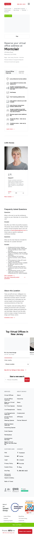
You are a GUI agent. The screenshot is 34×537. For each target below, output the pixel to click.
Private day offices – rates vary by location (18, 119)
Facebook (22, 453)
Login (6, 460)
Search (27, 379)
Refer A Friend (8, 481)
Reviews (19, 406)
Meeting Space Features (8, 424)
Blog (20, 467)
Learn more (9, 129)
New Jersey (16, 10)
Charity (19, 409)
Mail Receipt (13, 92)
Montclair (24, 10)
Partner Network (22, 420)
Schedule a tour (8, 317)
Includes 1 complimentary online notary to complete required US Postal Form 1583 (18, 88)
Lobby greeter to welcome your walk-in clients (18, 101)
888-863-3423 (21, 4)
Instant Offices (7, 516)
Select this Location (25, 531)
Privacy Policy (8, 463)
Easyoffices (21, 516)
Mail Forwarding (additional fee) (17, 97)
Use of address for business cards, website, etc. (18, 83)
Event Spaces (8, 431)
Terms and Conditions (7, 475)
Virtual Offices (8, 395)
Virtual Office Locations (19, 8)
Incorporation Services (8, 439)
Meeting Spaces (9, 420)
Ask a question (8, 275)
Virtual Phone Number (8, 417)
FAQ (5, 452)
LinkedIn (21, 460)
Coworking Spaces (9, 427)
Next (26, 23)
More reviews (8, 196)
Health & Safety (9, 478)
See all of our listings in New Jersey (14, 370)
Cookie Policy (8, 467)
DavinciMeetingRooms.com (18, 230)
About (19, 395)
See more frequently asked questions (11, 278)
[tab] (10, 72)
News (18, 402)
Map (17, 36)
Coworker (6, 518)
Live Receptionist (9, 409)
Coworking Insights (8, 520)
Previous (7, 23)
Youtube (21, 463)
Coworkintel (21, 520)
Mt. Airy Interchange (10, 352)
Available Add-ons (21, 72)
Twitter (21, 456)
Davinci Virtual (7, 8)
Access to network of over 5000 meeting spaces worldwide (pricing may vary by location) (18, 110)
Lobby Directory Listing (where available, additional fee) (17, 106)
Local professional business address (18, 79)
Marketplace (8, 435)
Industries (20, 399)
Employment (21, 413)
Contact (6, 456)
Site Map (7, 470)
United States (7, 10)
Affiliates (20, 417)
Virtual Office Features (10, 72)
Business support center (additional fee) (18, 115)
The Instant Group (23, 518)
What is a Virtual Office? (9, 403)
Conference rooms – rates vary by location (18, 124)
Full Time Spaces (9, 406)
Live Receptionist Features (9, 414)
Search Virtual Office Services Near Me (10, 442)
